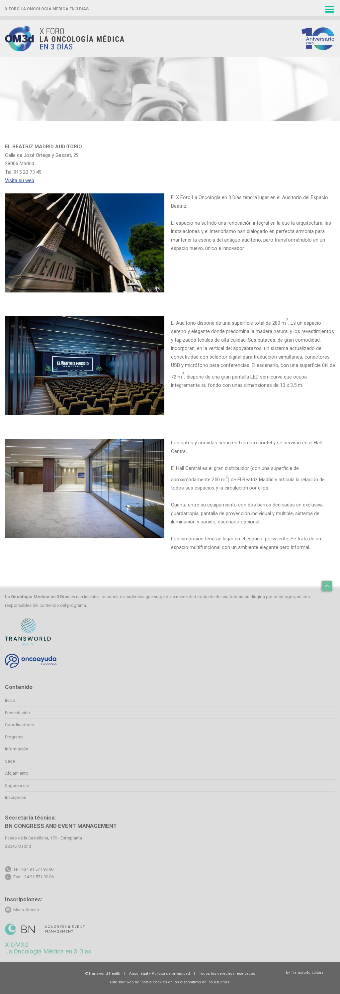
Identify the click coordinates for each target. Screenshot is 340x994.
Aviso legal (138, 973)
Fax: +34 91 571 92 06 (33, 876)
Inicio (10, 700)
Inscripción (15, 797)
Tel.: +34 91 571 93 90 (33, 869)
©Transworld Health (102, 973)
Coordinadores (19, 724)
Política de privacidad (171, 973)
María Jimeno (25, 909)
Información (16, 748)
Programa (14, 736)
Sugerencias (17, 785)
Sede (10, 761)
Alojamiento (16, 773)
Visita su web (19, 180)
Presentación (17, 712)
